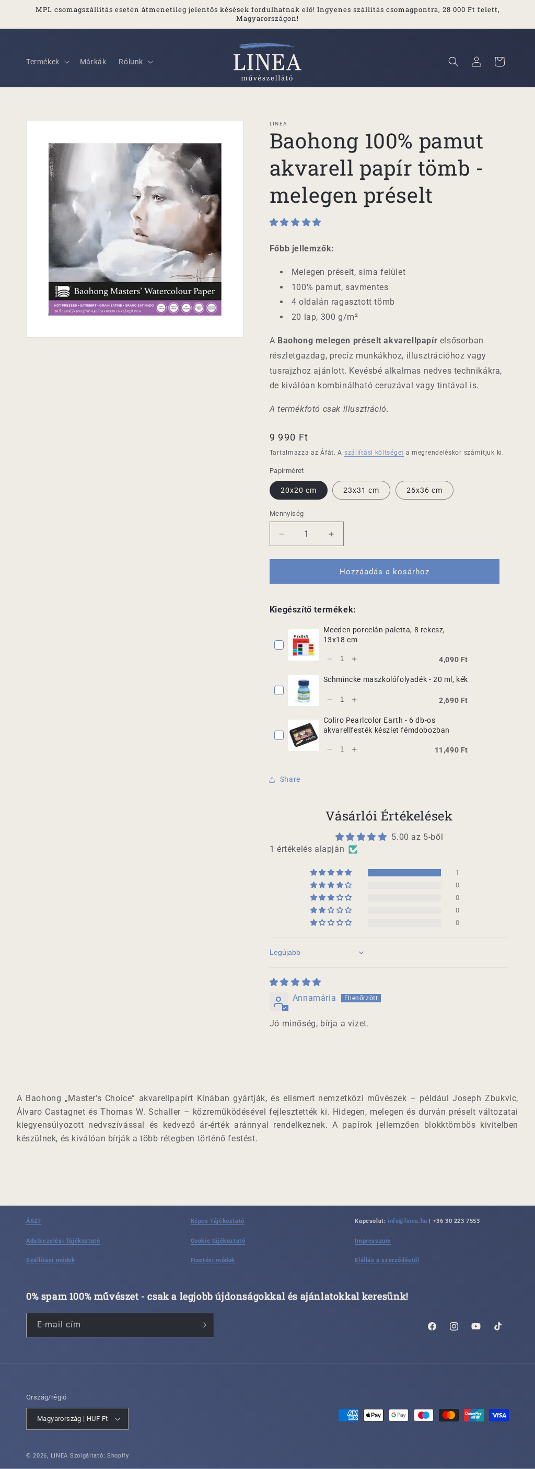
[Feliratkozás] (202, 1325)
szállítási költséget (374, 452)
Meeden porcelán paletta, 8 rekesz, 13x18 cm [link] (384, 635)
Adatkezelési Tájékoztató (63, 1240)
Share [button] (290, 779)
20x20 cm (299, 490)
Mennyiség (287, 513)
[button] (47, 62)
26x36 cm (424, 490)
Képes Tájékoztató (218, 1221)
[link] (303, 645)
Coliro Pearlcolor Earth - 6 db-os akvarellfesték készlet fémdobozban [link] (386, 725)
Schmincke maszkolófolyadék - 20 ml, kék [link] (395, 679)
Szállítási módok (50, 1260)
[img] (295, 982)
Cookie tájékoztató (218, 1240)
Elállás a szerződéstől (387, 1260)
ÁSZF (33, 1221)
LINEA (59, 1455)
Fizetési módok (213, 1260)
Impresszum (373, 1240)
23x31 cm (361, 490)
